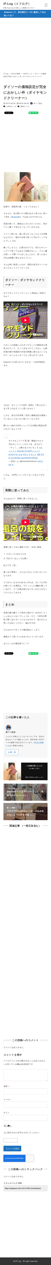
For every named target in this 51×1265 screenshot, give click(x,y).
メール (7, 1099)
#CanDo (21, 451)
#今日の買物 (39, 742)
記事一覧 (12, 752)
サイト (6, 1112)
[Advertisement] (25, 44)
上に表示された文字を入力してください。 (22, 1132)
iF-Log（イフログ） (17, 4)
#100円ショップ (32, 451)
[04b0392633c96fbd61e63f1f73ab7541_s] (26, 186)
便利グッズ (25, 106)
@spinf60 (15, 216)
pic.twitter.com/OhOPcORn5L (24, 457)
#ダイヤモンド (30, 454)
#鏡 (38, 454)
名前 (6, 1086)
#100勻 (12, 454)
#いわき (19, 454)
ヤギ (9, 745)
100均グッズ (11, 106)
